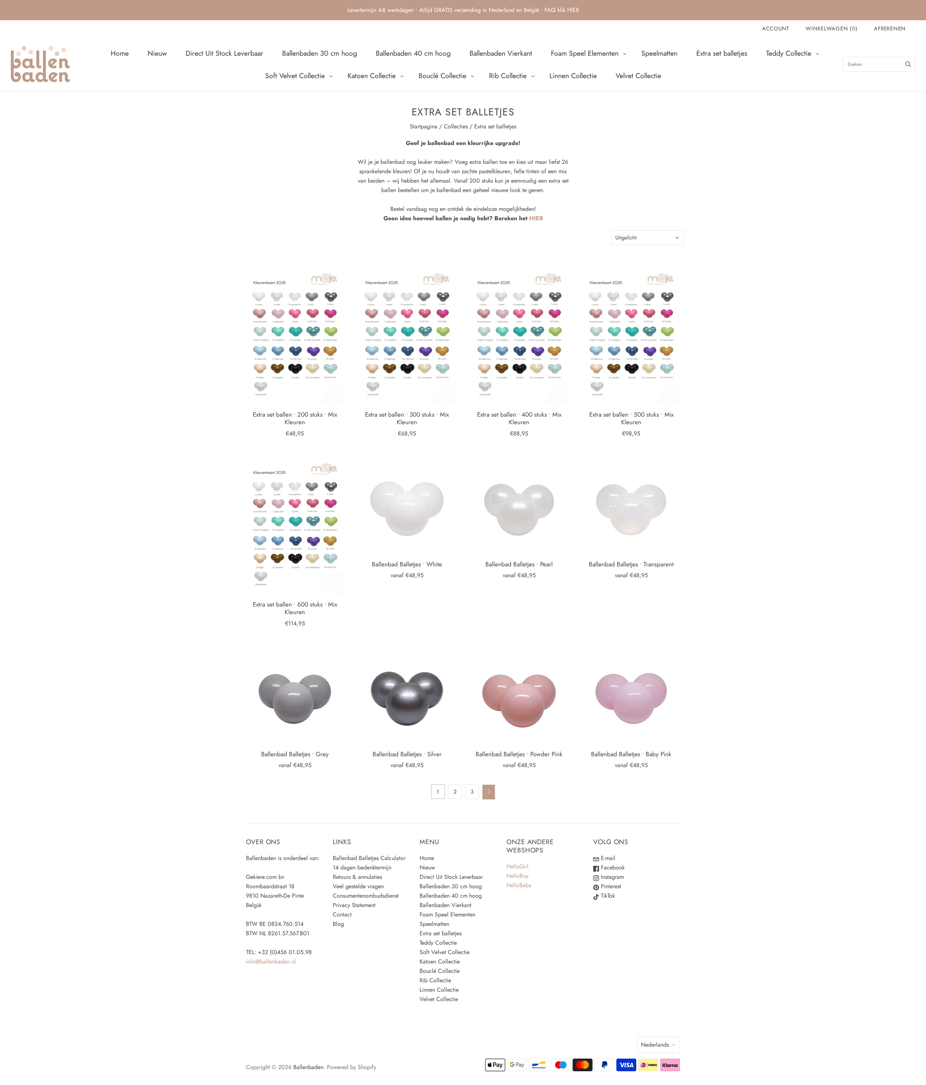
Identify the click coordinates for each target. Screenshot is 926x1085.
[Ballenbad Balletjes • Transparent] (631, 505)
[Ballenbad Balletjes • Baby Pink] (631, 695)
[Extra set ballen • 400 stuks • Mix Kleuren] (519, 335)
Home (120, 53)
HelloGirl (517, 866)
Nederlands (655, 1045)
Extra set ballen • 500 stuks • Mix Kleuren (631, 418)
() (831, 29)
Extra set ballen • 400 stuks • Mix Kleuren (519, 418)
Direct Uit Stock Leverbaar (224, 53)
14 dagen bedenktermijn (362, 867)
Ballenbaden (308, 1067)
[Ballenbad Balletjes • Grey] (295, 695)
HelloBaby (518, 885)
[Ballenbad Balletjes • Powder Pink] (519, 695)
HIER (536, 218)
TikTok (607, 896)
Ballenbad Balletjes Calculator (369, 858)
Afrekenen (890, 29)
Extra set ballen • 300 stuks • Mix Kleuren (407, 418)
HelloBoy (517, 876)
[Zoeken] (908, 64)
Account (775, 29)
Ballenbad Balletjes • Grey (295, 754)
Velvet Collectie (638, 76)
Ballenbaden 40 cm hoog (413, 53)
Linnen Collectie (573, 76)
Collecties (456, 126)
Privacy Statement (354, 905)
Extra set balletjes (721, 53)
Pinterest (610, 886)
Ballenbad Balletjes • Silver (407, 754)
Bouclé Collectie (442, 76)
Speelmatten (659, 53)
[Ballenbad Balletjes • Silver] (407, 695)
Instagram (611, 877)
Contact (342, 914)
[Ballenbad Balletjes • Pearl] (519, 505)
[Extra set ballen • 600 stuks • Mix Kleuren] (295, 525)
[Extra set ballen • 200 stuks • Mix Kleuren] (295, 335)
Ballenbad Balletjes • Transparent (631, 564)
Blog (338, 924)
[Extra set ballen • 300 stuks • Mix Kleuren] (407, 335)
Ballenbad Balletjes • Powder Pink (519, 754)
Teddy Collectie (788, 53)
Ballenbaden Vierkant (501, 53)
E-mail (607, 858)
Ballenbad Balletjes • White (407, 564)
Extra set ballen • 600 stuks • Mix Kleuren (295, 608)
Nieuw (157, 53)
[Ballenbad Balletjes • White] (407, 505)
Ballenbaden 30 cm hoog (319, 53)
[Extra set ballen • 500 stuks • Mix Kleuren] (631, 335)
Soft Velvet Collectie (295, 76)
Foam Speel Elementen (585, 53)
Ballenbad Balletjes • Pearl (519, 564)
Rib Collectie (508, 76)
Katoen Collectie (372, 76)
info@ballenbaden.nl (271, 961)
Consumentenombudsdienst (366, 896)
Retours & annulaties (357, 877)
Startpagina (423, 126)
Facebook (612, 867)
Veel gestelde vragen (358, 886)
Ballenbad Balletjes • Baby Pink (631, 754)
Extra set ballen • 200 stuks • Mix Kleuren (295, 418)
